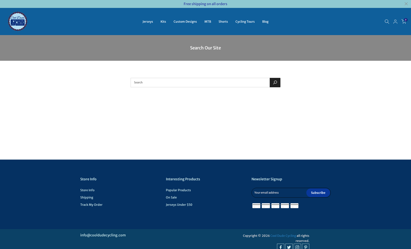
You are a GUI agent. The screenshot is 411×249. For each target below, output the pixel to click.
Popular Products (178, 190)
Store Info (87, 190)
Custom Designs (185, 22)
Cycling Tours (245, 22)
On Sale (171, 197)
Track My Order (91, 205)
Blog (265, 22)
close (4, 3)
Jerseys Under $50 (179, 205)
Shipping (86, 197)
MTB (207, 22)
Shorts (223, 22)
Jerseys (148, 22)
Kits (163, 22)
